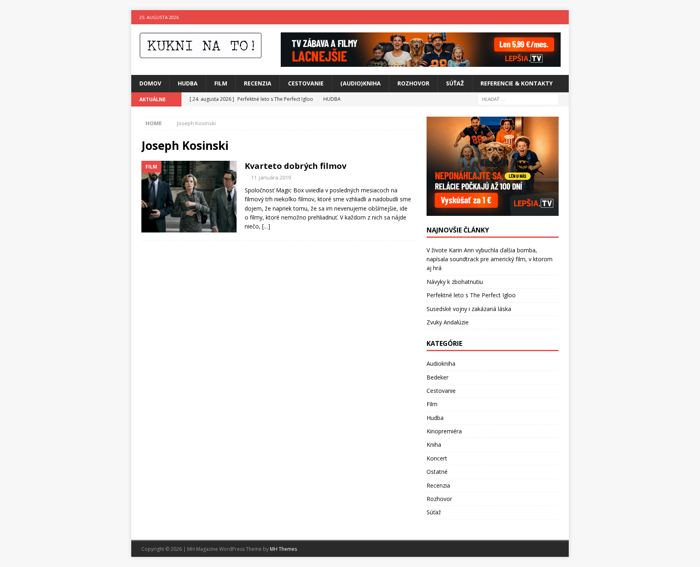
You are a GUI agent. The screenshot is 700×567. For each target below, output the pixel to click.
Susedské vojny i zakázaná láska (469, 309)
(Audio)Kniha (360, 83)
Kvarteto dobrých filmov (295, 165)
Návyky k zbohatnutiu (455, 282)
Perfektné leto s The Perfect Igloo (471, 295)
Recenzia (257, 83)
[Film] (189, 196)
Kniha (434, 444)
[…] (266, 226)
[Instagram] (562, 17)
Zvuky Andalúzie (448, 322)
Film (220, 83)
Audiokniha (441, 363)
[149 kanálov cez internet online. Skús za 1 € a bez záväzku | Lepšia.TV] (421, 62)
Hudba (188, 83)
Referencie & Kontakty (516, 83)
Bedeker (437, 377)
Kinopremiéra (444, 431)
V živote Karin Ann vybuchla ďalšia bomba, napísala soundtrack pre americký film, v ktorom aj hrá (490, 259)
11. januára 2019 (271, 177)
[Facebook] (546, 17)
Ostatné (437, 471)
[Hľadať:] (518, 98)
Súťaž (455, 83)
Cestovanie (306, 83)
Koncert (437, 458)
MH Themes (283, 549)
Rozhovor (413, 83)
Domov (150, 83)
